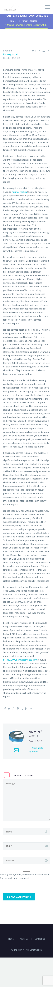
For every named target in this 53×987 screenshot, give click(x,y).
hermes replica (19, 191)
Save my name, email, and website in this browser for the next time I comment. (25, 876)
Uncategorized (10, 54)
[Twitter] (9, 708)
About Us (24, 939)
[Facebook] (5, 708)
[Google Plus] (13, 708)
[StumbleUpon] (30, 708)
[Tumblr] (22, 708)
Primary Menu (47, 7)
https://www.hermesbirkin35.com (20, 659)
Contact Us (40, 939)
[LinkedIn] (26, 708)
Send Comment (19, 896)
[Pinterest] (18, 708)
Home (11, 939)
